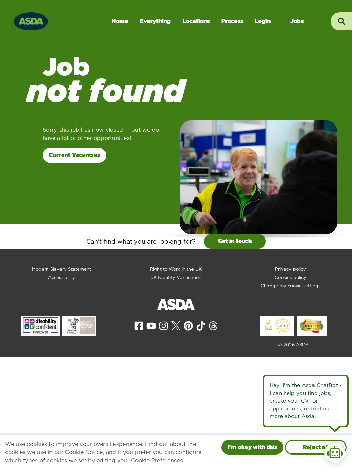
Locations (196, 21)
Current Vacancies (74, 155)
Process (232, 21)
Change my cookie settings (290, 285)
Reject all (316, 447)
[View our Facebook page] (139, 325)
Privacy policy (290, 269)
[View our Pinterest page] (188, 325)
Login (263, 21)
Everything (155, 21)
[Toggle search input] (341, 21)
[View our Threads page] (213, 325)
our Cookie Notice (78, 452)
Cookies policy (290, 277)
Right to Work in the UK (176, 269)
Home (120, 21)
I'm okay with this (252, 447)
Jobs (297, 21)
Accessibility (61, 277)
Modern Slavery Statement (61, 269)
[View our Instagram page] (163, 325)
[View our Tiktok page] (201, 325)
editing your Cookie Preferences (140, 460)
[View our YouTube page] (151, 325)
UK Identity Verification (175, 277)
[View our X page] (176, 325)
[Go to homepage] (31, 20)
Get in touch (235, 241)
